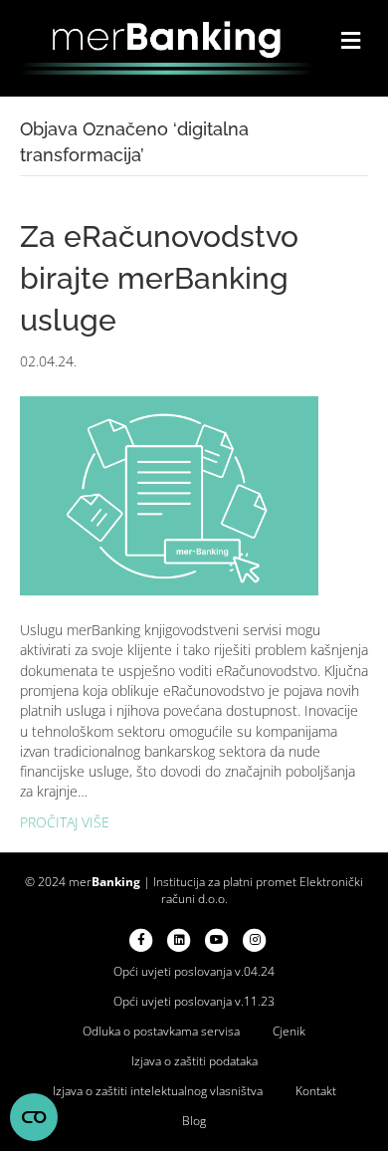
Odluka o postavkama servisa (161, 1031)
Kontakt (315, 1090)
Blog (194, 1120)
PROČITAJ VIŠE (64, 821)
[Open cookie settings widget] (34, 1117)
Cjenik (289, 1031)
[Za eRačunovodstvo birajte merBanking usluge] (169, 494)
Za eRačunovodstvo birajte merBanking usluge (159, 278)
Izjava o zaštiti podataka (194, 1060)
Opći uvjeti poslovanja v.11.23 (194, 1001)
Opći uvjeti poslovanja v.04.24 (194, 971)
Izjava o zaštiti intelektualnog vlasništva (158, 1090)
